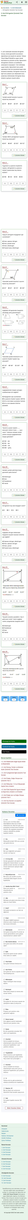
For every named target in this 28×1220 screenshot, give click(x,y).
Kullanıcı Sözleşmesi (7, 1136)
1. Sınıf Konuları (6, 1147)
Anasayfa (4, 1129)
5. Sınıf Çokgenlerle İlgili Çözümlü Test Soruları (13, 774)
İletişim (4, 1133)
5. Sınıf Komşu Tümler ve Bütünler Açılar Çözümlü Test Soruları (12, 768)
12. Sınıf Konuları (6, 1183)
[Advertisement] (14, 34)
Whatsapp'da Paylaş (8, 741)
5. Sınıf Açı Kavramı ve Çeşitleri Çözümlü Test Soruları (11, 802)
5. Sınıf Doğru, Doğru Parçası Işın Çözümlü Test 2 (11, 779)
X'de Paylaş (5, 752)
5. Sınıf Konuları (6, 1161)
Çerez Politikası (6, 1140)
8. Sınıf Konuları (6, 1168)
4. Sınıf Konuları (6, 1154)
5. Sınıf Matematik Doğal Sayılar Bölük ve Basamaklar (13, 763)
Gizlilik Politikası (6, 1138)
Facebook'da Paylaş (8, 746)
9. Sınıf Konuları (6, 1176)
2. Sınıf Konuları (6, 1150)
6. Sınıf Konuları (6, 1164)
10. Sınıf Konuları (6, 1178)
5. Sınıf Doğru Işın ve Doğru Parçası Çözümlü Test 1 (12, 796)
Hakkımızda (5, 1131)
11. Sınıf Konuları (6, 1180)
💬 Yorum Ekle (20, 815)
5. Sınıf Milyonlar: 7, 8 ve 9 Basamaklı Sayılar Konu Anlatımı (13, 785)
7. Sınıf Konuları (6, 1166)
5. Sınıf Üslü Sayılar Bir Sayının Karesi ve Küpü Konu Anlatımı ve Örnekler (13, 791)
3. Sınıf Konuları (6, 1152)
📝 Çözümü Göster (18, 115)
